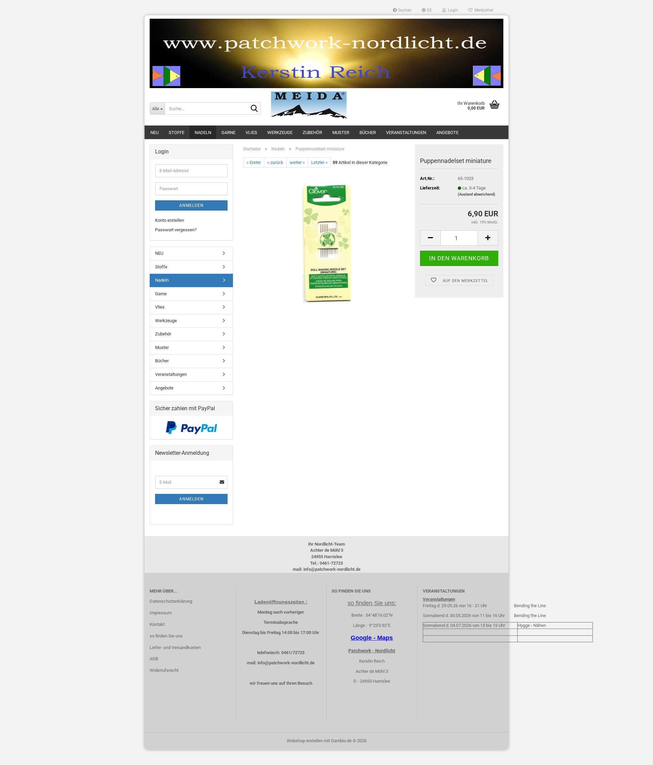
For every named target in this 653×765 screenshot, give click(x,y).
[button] (427, 10)
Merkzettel (482, 10)
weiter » (297, 162)
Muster (340, 132)
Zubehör (312, 132)
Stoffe (176, 132)
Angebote (447, 132)
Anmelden (191, 205)
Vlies (251, 132)
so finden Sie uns (166, 635)
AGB (154, 658)
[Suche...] (254, 109)
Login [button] (452, 10)
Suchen (404, 10)
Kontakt (157, 624)
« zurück (275, 162)
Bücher (367, 132)
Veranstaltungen (406, 132)
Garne (228, 132)
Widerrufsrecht (164, 670)
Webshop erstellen (305, 740)
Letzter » (319, 162)
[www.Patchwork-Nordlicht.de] (326, 53)
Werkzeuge (279, 132)
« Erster (254, 162)
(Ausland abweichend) (476, 194)
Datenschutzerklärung (171, 601)
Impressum (161, 612)
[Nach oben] (634, 754)
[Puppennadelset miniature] (326, 244)
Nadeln (203, 132)
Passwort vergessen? (176, 229)
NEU (154, 132)
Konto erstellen (169, 220)
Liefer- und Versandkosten (175, 647)
